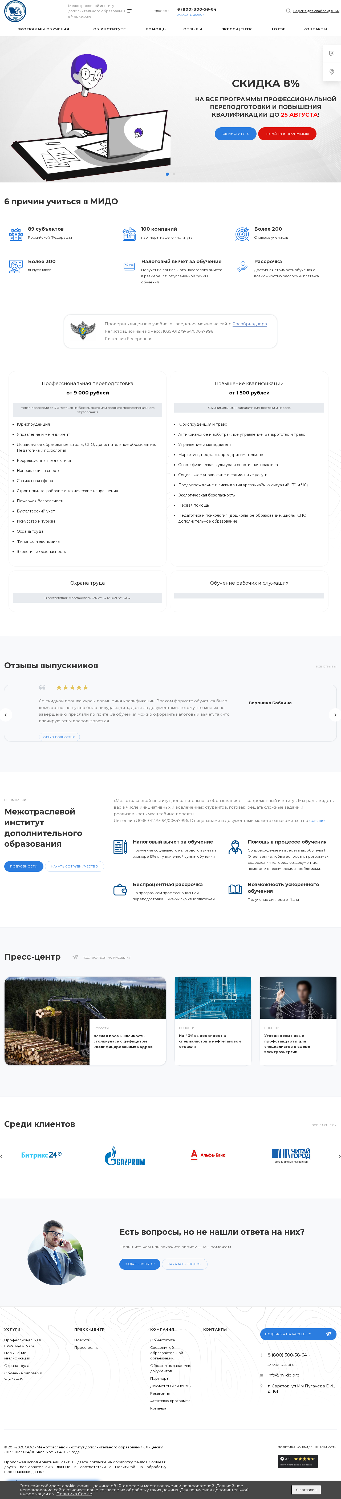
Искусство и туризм (36, 521)
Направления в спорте (38, 470)
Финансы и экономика (38, 541)
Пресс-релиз (86, 1347)
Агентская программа (170, 1401)
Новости (82, 1340)
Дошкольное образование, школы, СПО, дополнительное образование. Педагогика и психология (86, 447)
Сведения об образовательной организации (166, 1352)
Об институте (65, 151)
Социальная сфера (35, 480)
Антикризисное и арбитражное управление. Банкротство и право (241, 434)
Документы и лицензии (171, 1386)
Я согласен (306, 1490)
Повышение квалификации (249, 383)
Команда (158, 1408)
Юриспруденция (33, 424)
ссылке (317, 820)
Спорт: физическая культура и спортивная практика (228, 464)
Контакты (215, 1329)
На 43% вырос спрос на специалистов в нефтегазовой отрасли (210, 1041)
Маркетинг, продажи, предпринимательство (221, 454)
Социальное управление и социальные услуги (222, 474)
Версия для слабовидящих (316, 11)
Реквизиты (160, 1393)
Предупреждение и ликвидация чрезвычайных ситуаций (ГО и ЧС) (243, 485)
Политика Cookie (74, 1493)
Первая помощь (193, 505)
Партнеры (159, 1378)
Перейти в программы (117, 151)
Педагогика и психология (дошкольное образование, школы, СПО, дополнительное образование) (242, 518)
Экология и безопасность (41, 551)
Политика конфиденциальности (307, 1447)
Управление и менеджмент (43, 434)
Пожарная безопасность (40, 501)
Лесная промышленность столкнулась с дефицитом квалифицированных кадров (123, 1041)
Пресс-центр (89, 1329)
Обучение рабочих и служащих (249, 583)
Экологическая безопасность (206, 495)
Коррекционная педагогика (44, 460)
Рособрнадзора (250, 323)
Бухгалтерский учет (36, 511)
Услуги (12, 1329)
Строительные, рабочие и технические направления (67, 490)
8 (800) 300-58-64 (197, 9)
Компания (162, 1329)
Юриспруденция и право (202, 424)
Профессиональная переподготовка (87, 383)
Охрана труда (30, 531)
